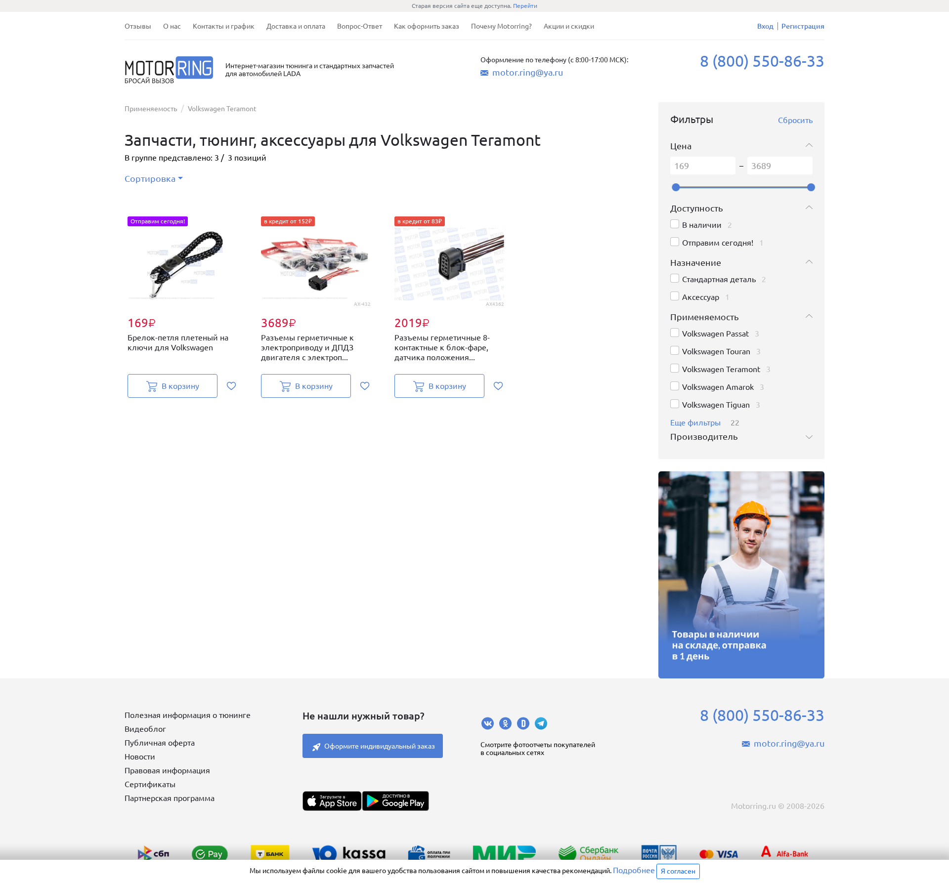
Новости (140, 756)
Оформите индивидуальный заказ (379, 746)
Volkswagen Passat (715, 333)
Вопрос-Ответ (359, 26)
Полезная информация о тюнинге (188, 715)
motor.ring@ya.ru (527, 72)
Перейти (525, 5)
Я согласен (678, 871)
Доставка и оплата (295, 26)
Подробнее (634, 870)
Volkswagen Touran (716, 351)
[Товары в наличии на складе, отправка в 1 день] (741, 574)
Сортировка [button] (150, 178)
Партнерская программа (170, 798)
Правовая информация (167, 770)
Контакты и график (224, 26)
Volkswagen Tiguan (716, 404)
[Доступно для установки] (395, 801)
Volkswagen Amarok (718, 386)
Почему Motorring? (501, 26)
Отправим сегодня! (717, 242)
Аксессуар (700, 297)
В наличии (702, 224)
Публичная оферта (160, 742)
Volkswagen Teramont (721, 369)
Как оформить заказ (426, 26)
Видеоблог (145, 728)
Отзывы (138, 26)
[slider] (676, 187)
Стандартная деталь (719, 279)
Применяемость (151, 109)
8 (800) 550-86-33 (762, 61)
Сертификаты (150, 784)
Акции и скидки (569, 26)
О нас (172, 26)
